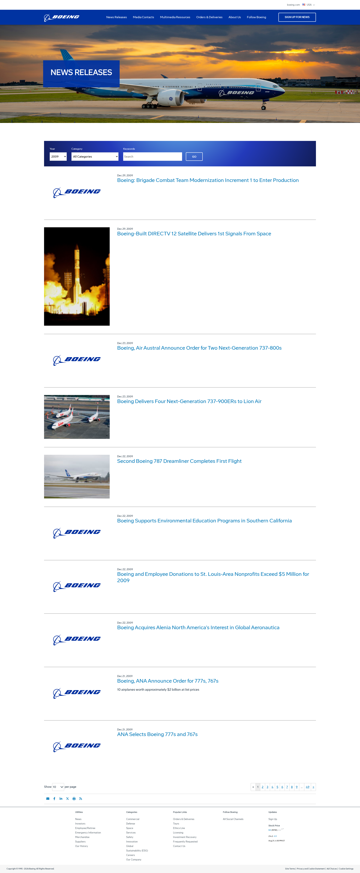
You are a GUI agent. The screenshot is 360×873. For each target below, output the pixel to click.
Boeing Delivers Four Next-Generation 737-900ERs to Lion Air (189, 401)
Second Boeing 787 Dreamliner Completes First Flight (179, 461)
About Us (233, 18)
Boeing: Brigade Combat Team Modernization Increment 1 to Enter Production (208, 180)
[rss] (80, 798)
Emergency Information (88, 832)
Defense (130, 823)
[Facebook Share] (54, 798)
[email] (48, 798)
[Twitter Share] (67, 798)
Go (194, 156)
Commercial (132, 819)
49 (307, 787)
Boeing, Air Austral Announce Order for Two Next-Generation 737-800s (199, 348)
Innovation (132, 841)
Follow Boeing (256, 17)
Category (76, 148)
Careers (130, 855)
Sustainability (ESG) (137, 850)
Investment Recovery (184, 837)
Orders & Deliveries (208, 18)
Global (129, 846)
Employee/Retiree (85, 828)
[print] (74, 798)
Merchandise (82, 837)
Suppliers (80, 841)
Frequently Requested (185, 841)
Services (131, 832)
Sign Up (272, 819)
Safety (129, 837)
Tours (176, 823)
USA (309, 4)
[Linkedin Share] (61, 798)
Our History (81, 846)
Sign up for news (297, 17)
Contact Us (179, 846)
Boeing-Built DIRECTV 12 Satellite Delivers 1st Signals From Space (194, 233)
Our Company (133, 859)
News (78, 819)
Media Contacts (143, 17)
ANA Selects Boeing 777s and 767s (157, 734)
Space (129, 828)
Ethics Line (179, 828)
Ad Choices (332, 869)
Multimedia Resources (173, 18)
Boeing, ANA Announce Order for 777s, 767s (167, 681)
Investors (80, 823)
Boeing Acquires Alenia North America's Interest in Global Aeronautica (198, 627)
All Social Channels (233, 819)
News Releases (116, 17)
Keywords (129, 148)
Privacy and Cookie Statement (311, 869)
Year (52, 148)
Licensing (178, 832)
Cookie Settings (346, 869)
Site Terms (290, 869)
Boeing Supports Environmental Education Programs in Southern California (204, 521)
